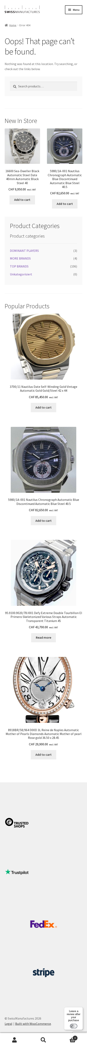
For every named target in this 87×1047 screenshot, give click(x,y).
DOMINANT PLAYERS (24, 251)
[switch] (73, 1026)
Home (12, 25)
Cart (67, 1036)
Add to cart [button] (22, 200)
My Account (14, 1040)
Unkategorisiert (21, 274)
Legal (8, 1024)
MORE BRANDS (20, 258)
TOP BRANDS (19, 266)
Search (43, 1040)
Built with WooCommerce (33, 1024)
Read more (43, 637)
